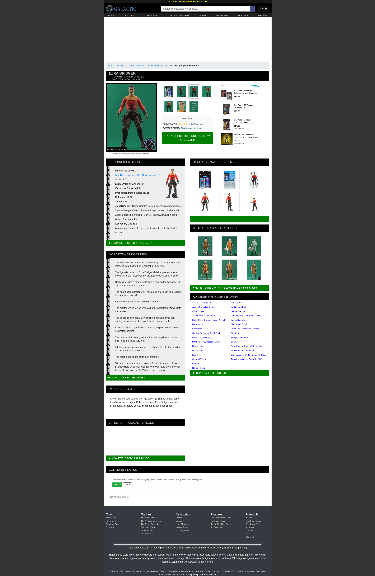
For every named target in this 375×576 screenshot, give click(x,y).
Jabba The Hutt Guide (221, 524)
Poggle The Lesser (240, 337)
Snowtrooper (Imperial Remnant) (246, 346)
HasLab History (218, 521)
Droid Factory (147, 530)
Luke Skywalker (183, 524)
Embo (195, 355)
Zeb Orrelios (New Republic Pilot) (246, 359)
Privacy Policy (192, 574)
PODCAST (262, 15)
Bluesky (249, 517)
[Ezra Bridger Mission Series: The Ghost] (205, 246)
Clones (179, 517)
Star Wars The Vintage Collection (152, 65)
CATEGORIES (129, 15)
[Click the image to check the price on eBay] (131, 117)
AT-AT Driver (198, 311)
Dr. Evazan (197, 350)
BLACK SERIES (152, 15)
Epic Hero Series (148, 527)
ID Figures (111, 521)
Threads (249, 530)
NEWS (111, 15)
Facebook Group (253, 521)
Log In (127, 484)
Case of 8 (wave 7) (201, 337)
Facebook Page (253, 524)
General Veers (199, 359)
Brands (120, 65)
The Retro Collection (150, 524)
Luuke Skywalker (239, 320)
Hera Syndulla (237, 302)
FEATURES (243, 15)
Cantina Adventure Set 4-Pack (206, 333)
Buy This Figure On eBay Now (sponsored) (137, 175)
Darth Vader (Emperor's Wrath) (206, 342)
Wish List (191, 118)
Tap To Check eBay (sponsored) (127, 79)
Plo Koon (235, 333)
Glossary (110, 527)
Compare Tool (112, 524)
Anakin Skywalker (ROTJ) (204, 307)
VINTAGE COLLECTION (179, 15)
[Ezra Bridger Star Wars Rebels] (230, 246)
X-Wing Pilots (182, 527)
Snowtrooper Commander (243, 350)
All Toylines (146, 533)
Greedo (195, 363)
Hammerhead (198, 368)
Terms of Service (208, 574)
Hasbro (130, 65)
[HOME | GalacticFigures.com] (121, 9)
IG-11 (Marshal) (238, 307)
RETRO (203, 15)
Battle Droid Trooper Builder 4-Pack (208, 320)
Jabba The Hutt (238, 311)
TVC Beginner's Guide (221, 517)
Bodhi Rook (197, 328)
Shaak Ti (235, 342)
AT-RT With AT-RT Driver (203, 315)
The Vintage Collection (123, 77)
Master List (111, 517)
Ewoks (179, 521)
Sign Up (117, 484)
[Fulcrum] (268, 3)
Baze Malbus (198, 324)
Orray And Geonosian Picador (245, 328)
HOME (111, 65)
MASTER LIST (222, 15)
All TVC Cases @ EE (202, 302)
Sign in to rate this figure (191, 128)
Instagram (250, 527)
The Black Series (149, 517)
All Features (216, 527)
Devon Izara (198, 346)
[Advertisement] (187, 39)
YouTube (250, 537)
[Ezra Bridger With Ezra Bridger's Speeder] (230, 270)
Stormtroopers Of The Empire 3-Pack (248, 355)
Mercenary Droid (239, 324)
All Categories (182, 530)
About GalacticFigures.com (198, 562)
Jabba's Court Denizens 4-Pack (245, 315)
